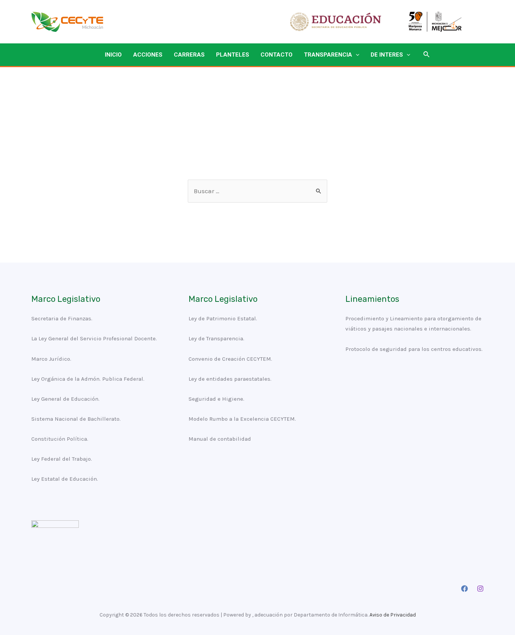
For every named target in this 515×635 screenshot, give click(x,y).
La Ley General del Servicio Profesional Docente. (94, 338)
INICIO (113, 54)
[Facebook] (464, 588)
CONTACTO (277, 54)
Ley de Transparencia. (216, 338)
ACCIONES (147, 54)
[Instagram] (480, 588)
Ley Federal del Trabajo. (61, 458)
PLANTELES (232, 54)
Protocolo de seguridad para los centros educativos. (414, 349)
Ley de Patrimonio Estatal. (223, 318)
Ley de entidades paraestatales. (230, 378)
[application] (355, 54)
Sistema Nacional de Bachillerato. (76, 418)
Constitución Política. (59, 438)
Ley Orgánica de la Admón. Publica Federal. (87, 378)
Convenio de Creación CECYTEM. (230, 358)
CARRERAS (189, 54)
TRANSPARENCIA (328, 54)
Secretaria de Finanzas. (61, 318)
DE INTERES (387, 54)
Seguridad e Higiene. (216, 398)
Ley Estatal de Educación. (64, 478)
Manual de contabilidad (220, 438)
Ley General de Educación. (65, 398)
